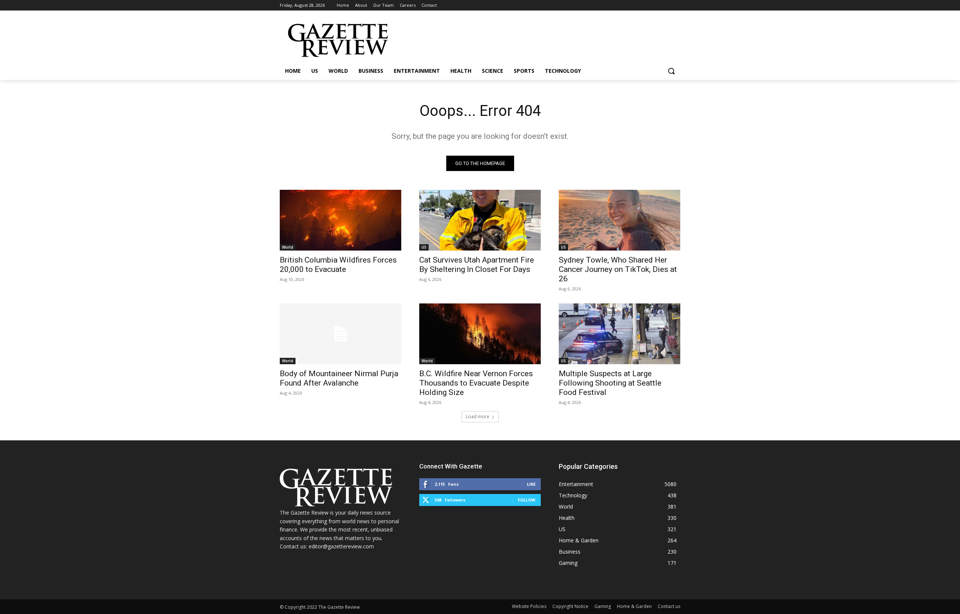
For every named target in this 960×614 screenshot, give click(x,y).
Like (531, 484)
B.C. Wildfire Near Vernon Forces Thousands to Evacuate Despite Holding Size (476, 383)
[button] (671, 71)
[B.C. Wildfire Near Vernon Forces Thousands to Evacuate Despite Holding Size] (480, 333)
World (287, 247)
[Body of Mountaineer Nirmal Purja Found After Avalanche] (340, 333)
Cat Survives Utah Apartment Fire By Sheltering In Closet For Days (476, 264)
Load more (477, 416)
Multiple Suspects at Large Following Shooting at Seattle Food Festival (610, 383)
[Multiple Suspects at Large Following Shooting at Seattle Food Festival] (619, 333)
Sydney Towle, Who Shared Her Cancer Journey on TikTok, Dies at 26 (618, 269)
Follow (527, 500)
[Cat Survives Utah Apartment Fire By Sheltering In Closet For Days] (480, 220)
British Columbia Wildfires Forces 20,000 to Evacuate (338, 264)
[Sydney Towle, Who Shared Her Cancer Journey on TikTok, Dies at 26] (619, 220)
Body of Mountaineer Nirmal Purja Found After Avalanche (339, 378)
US (424, 247)
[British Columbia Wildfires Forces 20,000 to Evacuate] (340, 220)
